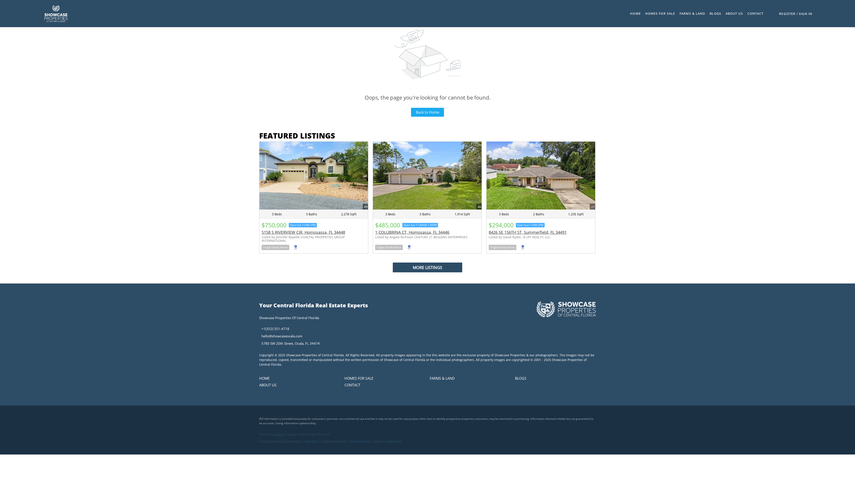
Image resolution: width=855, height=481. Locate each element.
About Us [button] (734, 13)
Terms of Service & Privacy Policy (279, 441)
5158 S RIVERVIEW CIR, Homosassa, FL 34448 (303, 232)
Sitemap (378, 441)
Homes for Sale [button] (660, 13)
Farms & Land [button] (692, 13)
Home (635, 13)
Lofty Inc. (279, 434)
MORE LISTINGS (427, 267)
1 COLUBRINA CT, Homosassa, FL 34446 (412, 232)
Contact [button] (755, 13)
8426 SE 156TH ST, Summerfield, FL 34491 (528, 232)
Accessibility (393, 441)
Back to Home (427, 112)
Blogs (715, 13)
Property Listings (359, 441)
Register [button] (787, 14)
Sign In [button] (805, 14)
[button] (56, 13)
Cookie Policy (311, 441)
